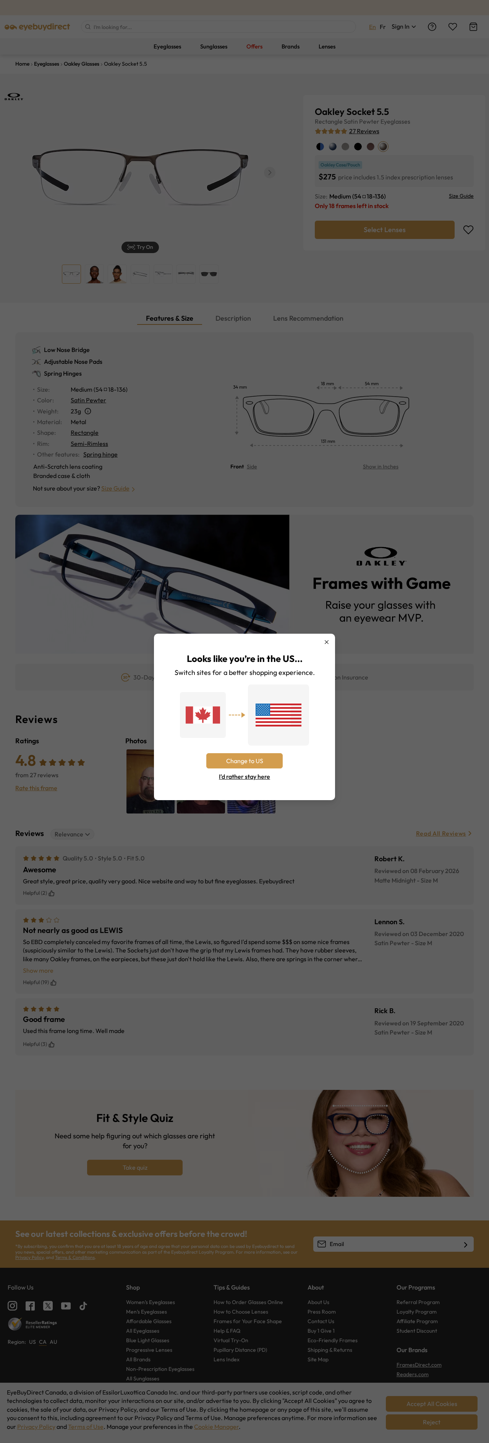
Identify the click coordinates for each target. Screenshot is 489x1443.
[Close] (326, 642)
